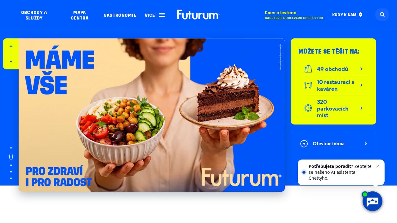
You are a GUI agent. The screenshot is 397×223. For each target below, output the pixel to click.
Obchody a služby (34, 14)
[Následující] (11, 46)
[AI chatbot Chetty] (372, 201)
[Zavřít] (378, 166)
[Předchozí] (11, 61)
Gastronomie (120, 15)
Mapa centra (79, 14)
